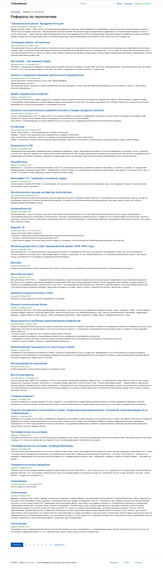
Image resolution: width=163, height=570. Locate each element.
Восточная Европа (22, 374)
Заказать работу (142, 3)
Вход (119, 3)
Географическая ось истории (29, 431)
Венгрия (16, 262)
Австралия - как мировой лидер (31, 61)
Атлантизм (17, 126)
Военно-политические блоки (29, 304)
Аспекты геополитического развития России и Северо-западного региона (57, 110)
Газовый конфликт (22, 396)
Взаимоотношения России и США (32, 292)
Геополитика (19, 481)
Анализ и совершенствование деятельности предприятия (47, 75)
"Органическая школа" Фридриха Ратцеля (37, 23)
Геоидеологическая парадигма (30, 464)
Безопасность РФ (22, 145)
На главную (15, 12)
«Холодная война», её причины (30, 42)
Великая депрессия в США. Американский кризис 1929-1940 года (52, 246)
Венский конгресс (22, 274)
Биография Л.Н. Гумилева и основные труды (38, 178)
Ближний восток (21, 208)
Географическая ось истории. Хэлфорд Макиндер (42, 445)
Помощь (128, 3)
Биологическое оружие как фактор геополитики (41, 192)
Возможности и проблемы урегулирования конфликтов (45, 320)
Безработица (19, 161)
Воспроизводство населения (29, 363)
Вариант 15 (17, 227)
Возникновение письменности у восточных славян (43, 346)
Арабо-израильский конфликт (30, 93)
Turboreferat (29, 563)
